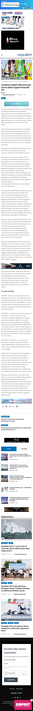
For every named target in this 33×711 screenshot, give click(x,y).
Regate (3, 98)
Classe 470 (4, 583)
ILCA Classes (4, 543)
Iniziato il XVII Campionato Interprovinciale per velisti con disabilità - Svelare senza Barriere (20, 477)
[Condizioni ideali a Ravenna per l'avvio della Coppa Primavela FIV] (10, 406)
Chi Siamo (11, 688)
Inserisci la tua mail (9, 659)
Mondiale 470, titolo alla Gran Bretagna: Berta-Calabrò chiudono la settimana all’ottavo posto (15, 588)
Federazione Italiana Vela (8, 94)
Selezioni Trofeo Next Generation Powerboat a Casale (12, 420)
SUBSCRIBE (11, 680)
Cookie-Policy (19, 688)
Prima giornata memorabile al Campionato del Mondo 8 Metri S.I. (16, 429)
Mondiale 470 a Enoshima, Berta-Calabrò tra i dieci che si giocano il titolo (15, 628)
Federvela (11, 623)
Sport (4, 92)
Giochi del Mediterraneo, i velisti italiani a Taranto (20, 488)
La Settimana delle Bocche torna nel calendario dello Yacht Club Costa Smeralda (19, 499)
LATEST (9, 449)
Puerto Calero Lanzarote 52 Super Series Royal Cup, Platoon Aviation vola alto (20, 455)
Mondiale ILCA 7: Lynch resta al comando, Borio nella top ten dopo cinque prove (19, 466)
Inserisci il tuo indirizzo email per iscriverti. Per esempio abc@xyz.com (15, 667)
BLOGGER (24, 449)
